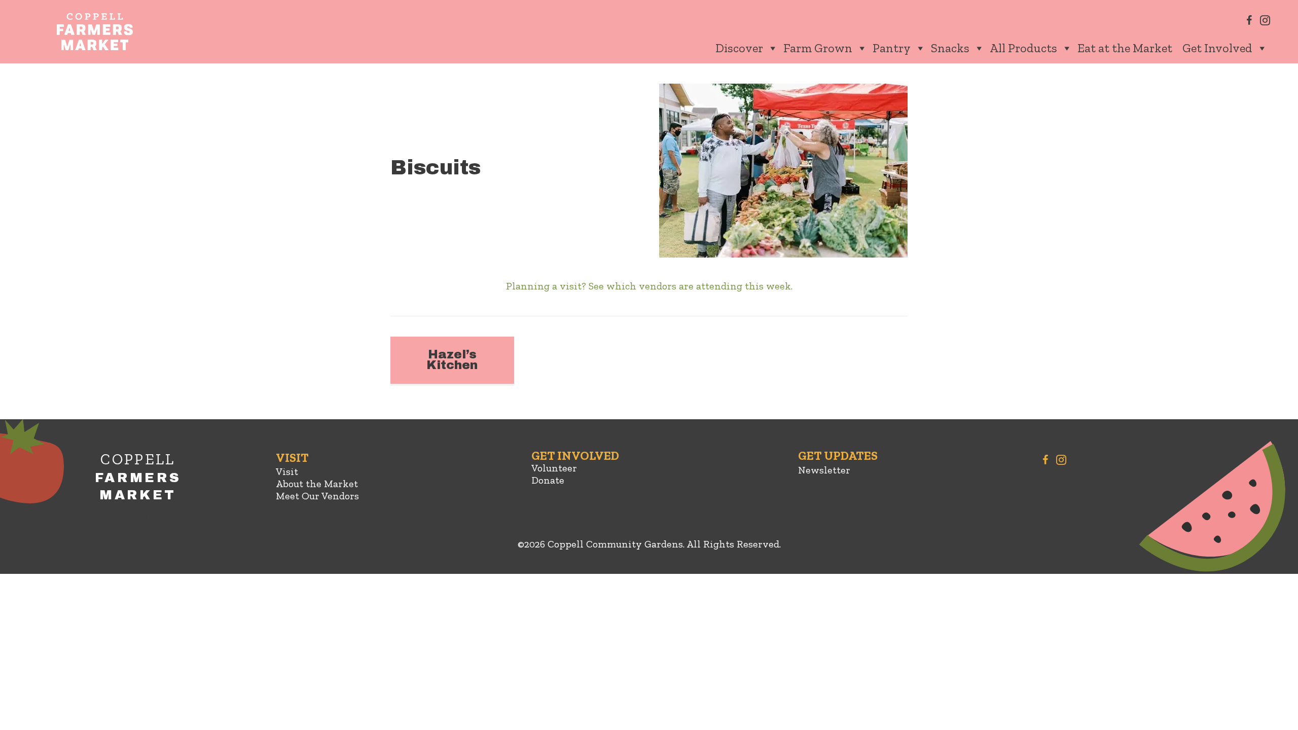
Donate (547, 480)
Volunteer (554, 468)
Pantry (892, 48)
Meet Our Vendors (317, 496)
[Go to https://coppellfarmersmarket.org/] (138, 488)
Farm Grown (817, 48)
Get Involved (1217, 48)
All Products (1023, 48)
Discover (739, 48)
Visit (287, 471)
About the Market (317, 484)
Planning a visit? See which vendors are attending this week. (649, 286)
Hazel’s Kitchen (452, 360)
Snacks (950, 48)
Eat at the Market (1124, 48)
